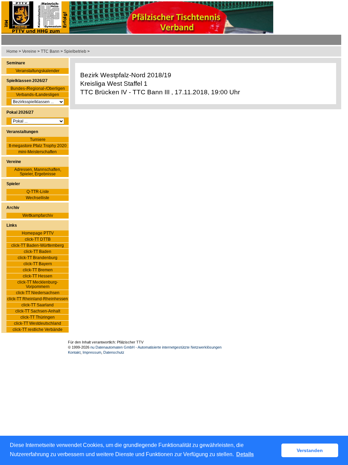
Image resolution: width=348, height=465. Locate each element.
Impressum (92, 352)
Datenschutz (113, 352)
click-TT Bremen (38, 270)
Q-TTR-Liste (38, 192)
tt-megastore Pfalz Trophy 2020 (38, 146)
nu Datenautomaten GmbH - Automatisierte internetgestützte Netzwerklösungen (156, 347)
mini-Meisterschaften (37, 152)
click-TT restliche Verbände (38, 329)
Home (12, 51)
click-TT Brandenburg (37, 258)
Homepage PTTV (38, 233)
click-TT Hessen (37, 276)
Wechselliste (37, 198)
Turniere (38, 140)
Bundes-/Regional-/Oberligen (38, 88)
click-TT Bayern (37, 264)
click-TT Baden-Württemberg (37, 245)
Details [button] (245, 454)
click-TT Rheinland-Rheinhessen (37, 299)
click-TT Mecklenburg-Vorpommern (37, 284)
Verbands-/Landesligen (37, 95)
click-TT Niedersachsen (37, 293)
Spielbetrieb (75, 51)
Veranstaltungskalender (37, 71)
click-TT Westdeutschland (37, 323)
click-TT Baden (37, 252)
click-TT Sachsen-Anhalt (37, 311)
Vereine (29, 51)
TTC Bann (50, 51)
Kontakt (74, 352)
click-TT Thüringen (37, 317)
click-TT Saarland (37, 305)
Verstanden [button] (310, 450)
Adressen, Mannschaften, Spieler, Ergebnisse (37, 171)
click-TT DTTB (38, 239)
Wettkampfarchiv (37, 215)
